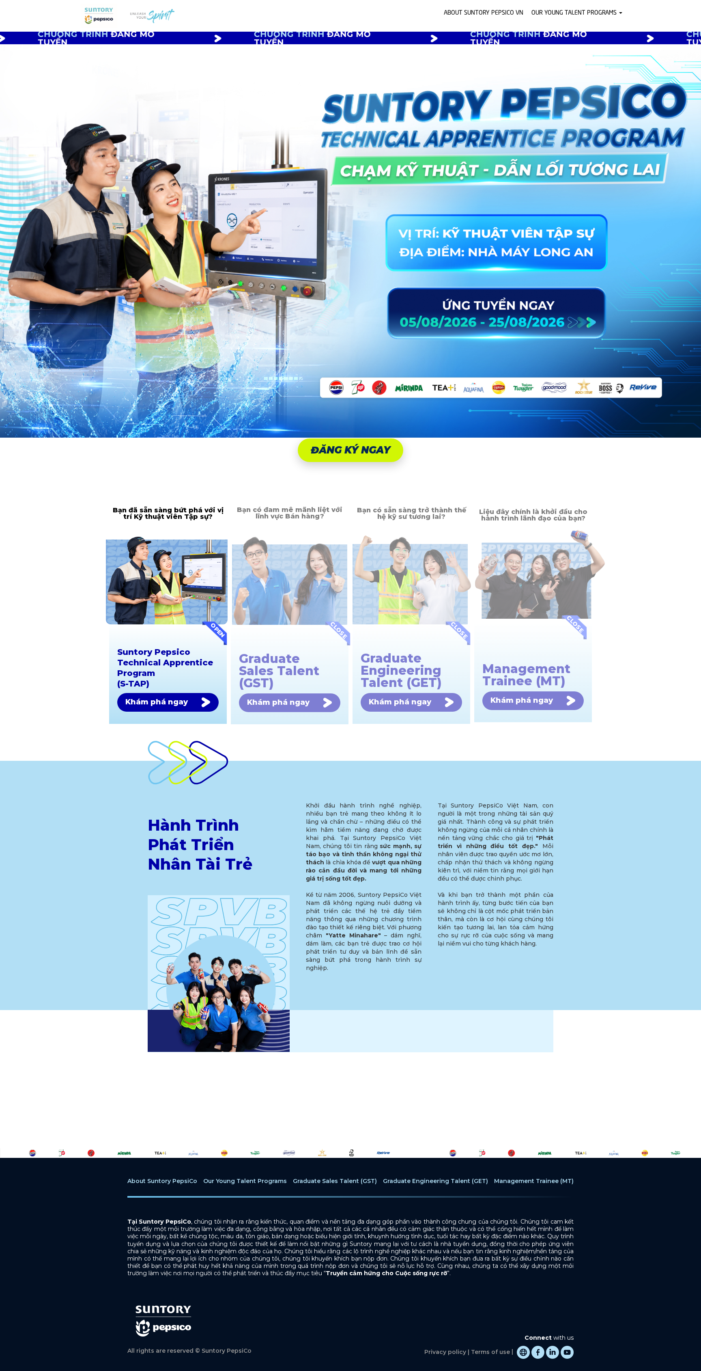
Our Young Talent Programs (245, 1181)
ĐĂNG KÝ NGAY (350, 450)
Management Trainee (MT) (534, 1181)
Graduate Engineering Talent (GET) (435, 1181)
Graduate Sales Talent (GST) (335, 1181)
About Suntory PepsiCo (162, 1181)
